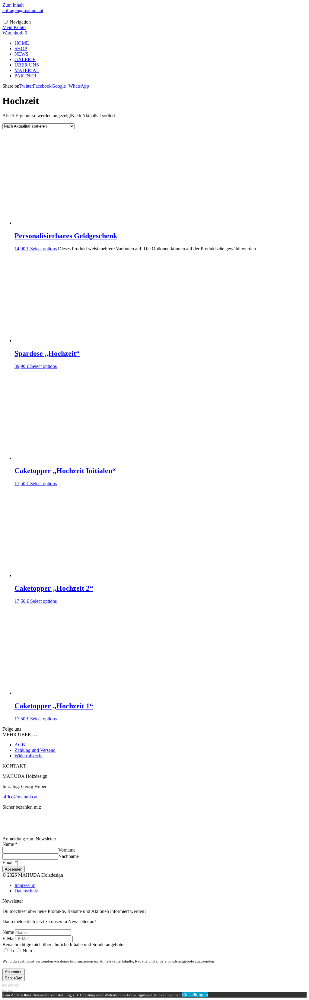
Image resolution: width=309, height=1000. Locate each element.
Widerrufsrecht (28, 755)
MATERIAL (26, 70)
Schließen (13, 978)
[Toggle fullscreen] (10, 985)
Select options (43, 248)
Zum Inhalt (13, 5)
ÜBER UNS (26, 64)
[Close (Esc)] (4, 985)
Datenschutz (26, 890)
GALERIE (25, 59)
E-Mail (9, 938)
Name (10, 844)
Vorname (66, 849)
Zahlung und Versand (35, 750)
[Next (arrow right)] (10, 991)
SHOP (20, 48)
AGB (19, 744)
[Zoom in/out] (16, 985)
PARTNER (25, 75)
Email (9, 862)
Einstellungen (195, 994)
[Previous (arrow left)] (4, 991)
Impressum (24, 885)
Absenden (13, 869)
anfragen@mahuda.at (22, 10)
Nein (26, 950)
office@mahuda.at (19, 796)
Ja (12, 950)
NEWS (21, 54)
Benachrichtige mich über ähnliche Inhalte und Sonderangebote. (63, 944)
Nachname (68, 856)
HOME (21, 43)
